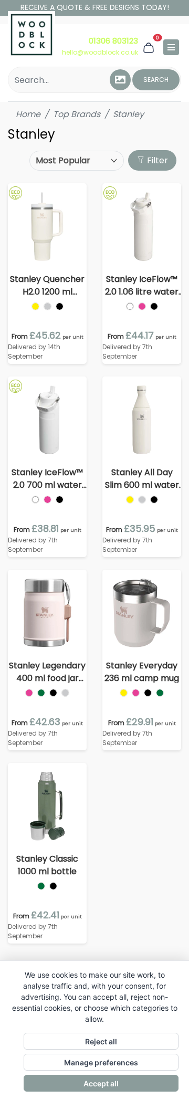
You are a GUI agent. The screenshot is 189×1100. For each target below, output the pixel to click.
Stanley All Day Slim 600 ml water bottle (142, 478)
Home (28, 114)
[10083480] (47, 306)
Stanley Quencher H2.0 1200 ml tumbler (47, 285)
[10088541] (47, 500)
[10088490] (154, 306)
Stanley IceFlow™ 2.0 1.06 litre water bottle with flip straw (141, 285)
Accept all (101, 1083)
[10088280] (142, 500)
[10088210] (130, 500)
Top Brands (76, 114)
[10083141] (136, 693)
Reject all (101, 1041)
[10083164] (160, 693)
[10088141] (29, 693)
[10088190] (53, 693)
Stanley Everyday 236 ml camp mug (141, 671)
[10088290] (154, 500)
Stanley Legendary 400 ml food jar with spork (47, 672)
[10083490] (60, 306)
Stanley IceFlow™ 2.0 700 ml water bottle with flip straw (47, 478)
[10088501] (35, 500)
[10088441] (142, 306)
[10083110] (124, 693)
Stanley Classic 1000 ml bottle (47, 865)
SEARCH (156, 79)
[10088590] (60, 500)
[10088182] (65, 693)
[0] (148, 47)
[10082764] (41, 886)
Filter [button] (156, 160)
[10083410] (35, 306)
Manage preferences (101, 1062)
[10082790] (53, 886)
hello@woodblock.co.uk (100, 52)
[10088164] (41, 693)
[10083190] (148, 693)
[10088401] (130, 306)
